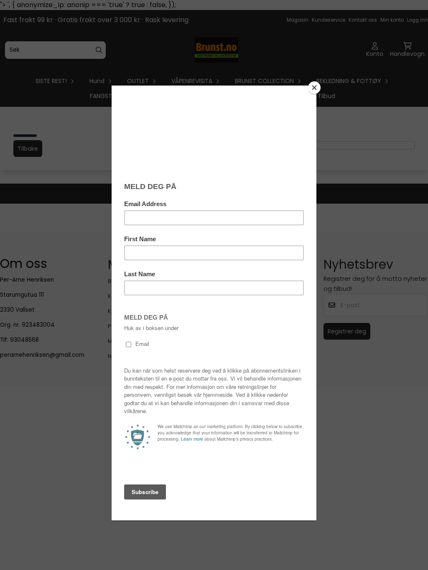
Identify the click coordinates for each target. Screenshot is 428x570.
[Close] (314, 87)
